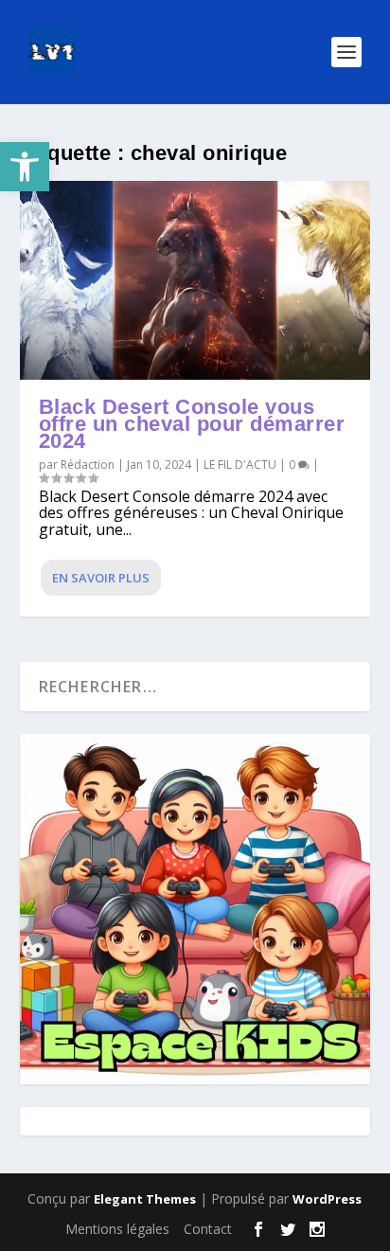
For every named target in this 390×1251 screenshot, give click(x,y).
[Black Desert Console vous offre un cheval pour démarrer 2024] (195, 280)
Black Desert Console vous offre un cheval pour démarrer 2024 (192, 424)
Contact (208, 1229)
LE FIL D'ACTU (240, 464)
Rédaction (88, 464)
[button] (24, 166)
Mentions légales (117, 1229)
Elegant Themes (145, 1198)
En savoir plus (101, 577)
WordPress (327, 1198)
